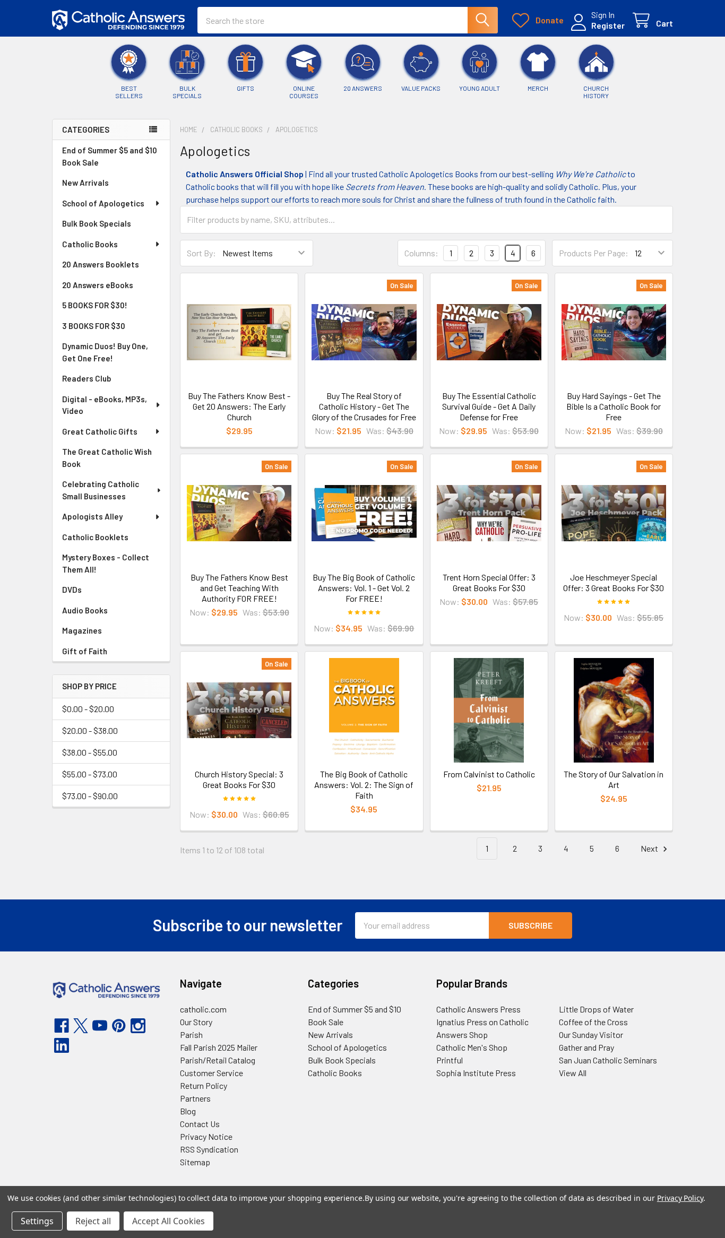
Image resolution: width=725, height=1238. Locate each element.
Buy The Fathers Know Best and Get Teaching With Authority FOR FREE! (239, 587)
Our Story (196, 1022)
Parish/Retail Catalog (217, 1060)
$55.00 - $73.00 (89, 774)
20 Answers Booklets (100, 264)
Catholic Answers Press (478, 1009)
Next (650, 848)
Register (608, 25)
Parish (191, 1034)
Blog (188, 1111)
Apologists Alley (92, 516)
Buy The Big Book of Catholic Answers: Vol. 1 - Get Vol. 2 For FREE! (364, 587)
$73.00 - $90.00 (90, 796)
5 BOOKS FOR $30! (94, 305)
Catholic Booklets (95, 537)
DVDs (72, 589)
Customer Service (211, 1073)
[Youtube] (99, 1025)
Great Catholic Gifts (99, 431)
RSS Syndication (209, 1149)
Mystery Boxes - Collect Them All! (105, 563)
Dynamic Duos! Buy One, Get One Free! (105, 352)
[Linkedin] (61, 1045)
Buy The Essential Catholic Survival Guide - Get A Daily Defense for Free (489, 406)
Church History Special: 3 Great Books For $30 (239, 779)
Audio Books (85, 610)
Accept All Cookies (168, 1221)
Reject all (93, 1221)
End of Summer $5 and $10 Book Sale (109, 156)
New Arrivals (85, 182)
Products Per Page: (593, 253)
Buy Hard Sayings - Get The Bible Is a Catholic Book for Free (613, 406)
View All (572, 1073)
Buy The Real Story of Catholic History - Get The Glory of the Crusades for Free (364, 406)
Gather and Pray (586, 1047)
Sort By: (201, 253)
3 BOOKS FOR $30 (93, 326)
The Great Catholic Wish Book (107, 458)
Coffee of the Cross (593, 1022)
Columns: (421, 253)
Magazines (82, 630)
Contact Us (200, 1124)
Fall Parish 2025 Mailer (218, 1047)
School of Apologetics (103, 203)
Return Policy (203, 1085)
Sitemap (195, 1162)
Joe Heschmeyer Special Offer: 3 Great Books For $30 (613, 582)
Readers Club (86, 378)
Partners (195, 1098)
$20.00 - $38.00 (90, 730)
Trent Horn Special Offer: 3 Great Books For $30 (489, 582)
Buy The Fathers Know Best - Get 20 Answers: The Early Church (239, 406)
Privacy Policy (680, 1198)
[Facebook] (61, 1025)
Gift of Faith (84, 651)
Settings (37, 1221)
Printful (449, 1060)
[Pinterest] (118, 1025)
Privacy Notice (206, 1136)
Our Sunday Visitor (591, 1034)
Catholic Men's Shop (471, 1047)
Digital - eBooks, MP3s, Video (104, 405)
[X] (80, 1025)
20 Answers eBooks (97, 285)
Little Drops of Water (596, 1009)
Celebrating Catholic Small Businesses (100, 490)
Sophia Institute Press (476, 1073)
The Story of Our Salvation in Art (613, 779)
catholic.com (203, 1009)
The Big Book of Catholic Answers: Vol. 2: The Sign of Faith (363, 784)
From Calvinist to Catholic (489, 774)
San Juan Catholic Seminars (608, 1060)
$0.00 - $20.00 (88, 709)
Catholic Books (90, 244)
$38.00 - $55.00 (89, 752)
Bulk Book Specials (96, 223)
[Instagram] (138, 1025)
